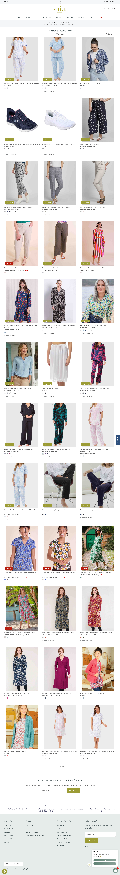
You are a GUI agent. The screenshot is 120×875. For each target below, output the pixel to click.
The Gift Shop (46, 17)
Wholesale (60, 845)
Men (36, 17)
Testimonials (30, 829)
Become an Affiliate (63, 842)
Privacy (6, 842)
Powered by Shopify (22, 869)
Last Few (93, 17)
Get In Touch (8, 829)
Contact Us (29, 825)
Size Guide (60, 825)
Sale (101, 17)
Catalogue (58, 17)
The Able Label (13, 869)
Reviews (7, 832)
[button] (115, 870)
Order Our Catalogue (63, 839)
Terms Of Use (9, 839)
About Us (7, 825)
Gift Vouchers (61, 829)
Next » (64, 766)
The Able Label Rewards (64, 835)
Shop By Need (81, 17)
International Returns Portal (35, 835)
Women (28, 17)
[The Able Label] (60, 9)
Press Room (8, 835)
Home (20, 17)
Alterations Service (32, 839)
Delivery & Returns (32, 832)
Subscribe (73, 790)
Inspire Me (69, 17)
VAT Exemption (61, 832)
